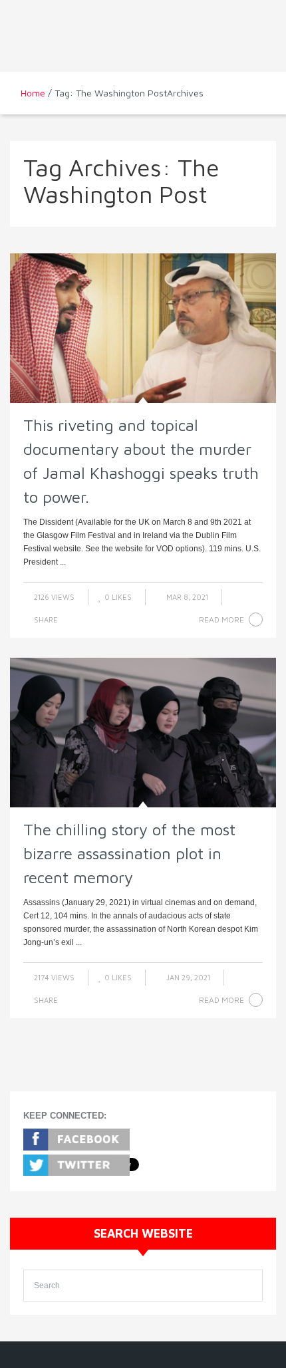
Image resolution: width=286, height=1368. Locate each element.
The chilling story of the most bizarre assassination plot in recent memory (129, 853)
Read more (221, 619)
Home (33, 92)
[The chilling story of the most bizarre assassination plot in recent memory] (143, 732)
